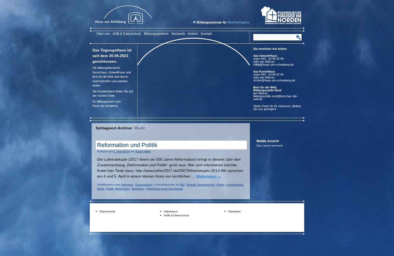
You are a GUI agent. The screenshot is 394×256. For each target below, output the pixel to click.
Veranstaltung (144, 184)
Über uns (103, 34)
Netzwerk (178, 34)
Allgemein (127, 184)
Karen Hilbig (143, 151)
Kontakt (206, 34)
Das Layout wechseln (270, 145)
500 (182, 184)
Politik (109, 188)
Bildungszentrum (156, 34)
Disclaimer (234, 211)
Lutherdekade (234, 184)
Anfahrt (193, 34)
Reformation (122, 188)
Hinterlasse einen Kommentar (164, 188)
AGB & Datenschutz (127, 34)
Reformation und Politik (127, 145)
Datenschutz (107, 211)
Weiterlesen (208, 176)
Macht (101, 188)
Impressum (170, 211)
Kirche (220, 184)
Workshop (138, 188)
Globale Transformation (200, 184)
